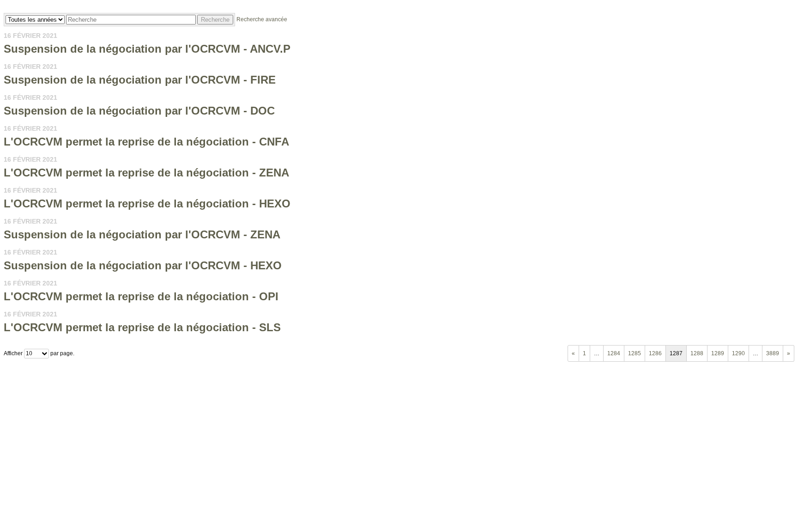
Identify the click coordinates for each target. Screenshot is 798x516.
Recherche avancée (261, 19)
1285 (634, 353)
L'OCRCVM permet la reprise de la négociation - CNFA (146, 141)
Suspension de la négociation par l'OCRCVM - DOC (139, 110)
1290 (738, 353)
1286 (655, 353)
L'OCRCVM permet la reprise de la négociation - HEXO (147, 203)
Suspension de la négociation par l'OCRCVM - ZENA (142, 234)
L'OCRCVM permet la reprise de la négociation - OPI (141, 296)
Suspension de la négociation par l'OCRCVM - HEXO (143, 265)
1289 (717, 353)
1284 (613, 353)
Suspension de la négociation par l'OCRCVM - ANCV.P (147, 48)
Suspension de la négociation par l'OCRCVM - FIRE (140, 79)
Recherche (215, 19)
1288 (696, 353)
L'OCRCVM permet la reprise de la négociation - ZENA (146, 172)
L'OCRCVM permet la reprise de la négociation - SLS (142, 327)
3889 (772, 353)
